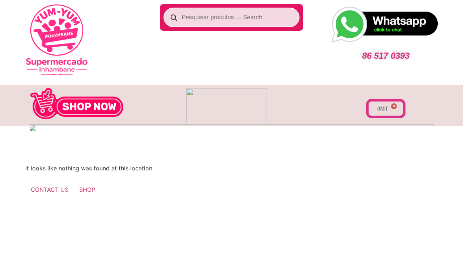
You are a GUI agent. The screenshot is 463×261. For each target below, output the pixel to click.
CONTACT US (49, 189)
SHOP (87, 189)
